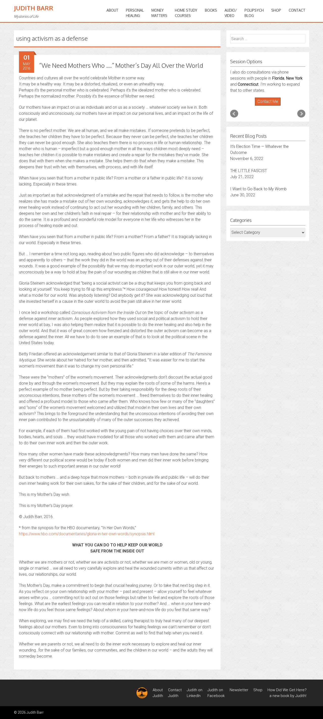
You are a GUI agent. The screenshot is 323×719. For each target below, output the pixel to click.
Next (301, 114)
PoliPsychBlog (254, 13)
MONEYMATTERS (159, 13)
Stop (270, 105)
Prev (234, 114)
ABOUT (112, 10)
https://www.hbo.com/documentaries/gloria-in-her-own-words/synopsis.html (86, 533)
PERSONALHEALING (135, 13)
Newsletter (239, 690)
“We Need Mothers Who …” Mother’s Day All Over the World (121, 65)
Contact (297, 10)
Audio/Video (231, 13)
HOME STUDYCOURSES (186, 13)
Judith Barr (33, 8)
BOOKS (211, 10)
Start (266, 105)
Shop (276, 10)
